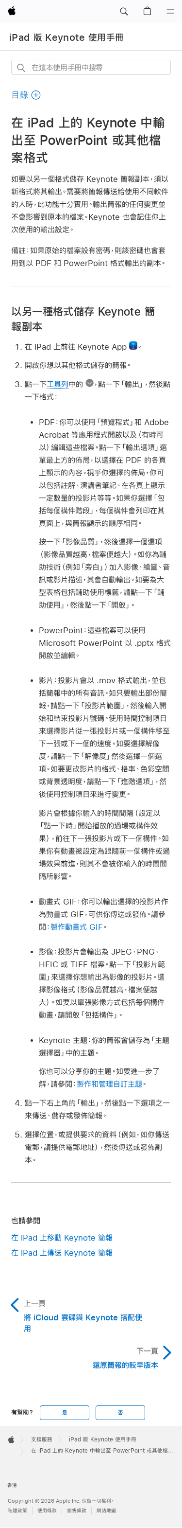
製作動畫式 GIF (76, 927)
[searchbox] (90, 67)
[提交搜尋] (22, 68)
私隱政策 (17, 1510)
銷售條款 (76, 1510)
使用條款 (47, 1510)
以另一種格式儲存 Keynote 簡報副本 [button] (82, 318)
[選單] (170, 11)
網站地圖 (106, 1510)
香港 (12, 1485)
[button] (123, 11)
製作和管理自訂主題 (109, 1084)
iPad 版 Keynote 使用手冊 (66, 37)
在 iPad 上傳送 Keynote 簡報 (62, 1252)
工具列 (57, 384)
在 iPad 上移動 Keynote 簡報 (62, 1237)
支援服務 (41, 1439)
